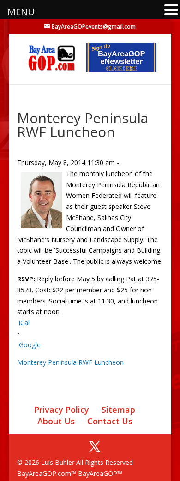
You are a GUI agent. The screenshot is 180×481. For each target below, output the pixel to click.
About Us (56, 421)
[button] (171, 10)
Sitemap (118, 409)
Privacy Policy (61, 409)
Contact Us (109, 421)
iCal (24, 322)
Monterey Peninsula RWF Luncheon (70, 362)
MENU (21, 12)
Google (30, 344)
